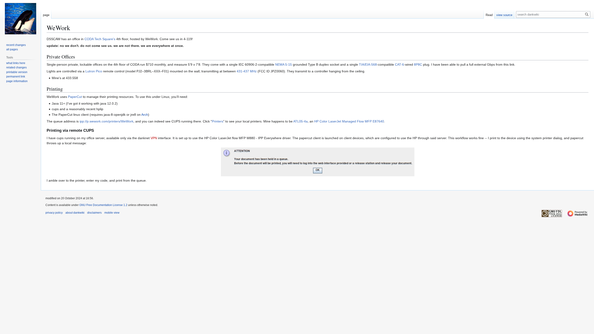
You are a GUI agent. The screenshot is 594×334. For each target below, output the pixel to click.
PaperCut (75, 97)
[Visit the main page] (20, 18)
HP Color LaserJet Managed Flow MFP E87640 (349, 121)
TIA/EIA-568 (368, 64)
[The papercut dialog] (317, 161)
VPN (154, 138)
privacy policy (54, 212)
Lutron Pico (93, 71)
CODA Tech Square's (99, 39)
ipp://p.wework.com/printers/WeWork (106, 121)
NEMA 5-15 (283, 64)
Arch (144, 114)
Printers (217, 121)
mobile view (111, 212)
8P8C (418, 64)
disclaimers (94, 212)
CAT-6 (399, 64)
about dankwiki (74, 212)
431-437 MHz (247, 71)
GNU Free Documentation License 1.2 (103, 205)
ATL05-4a (300, 121)
